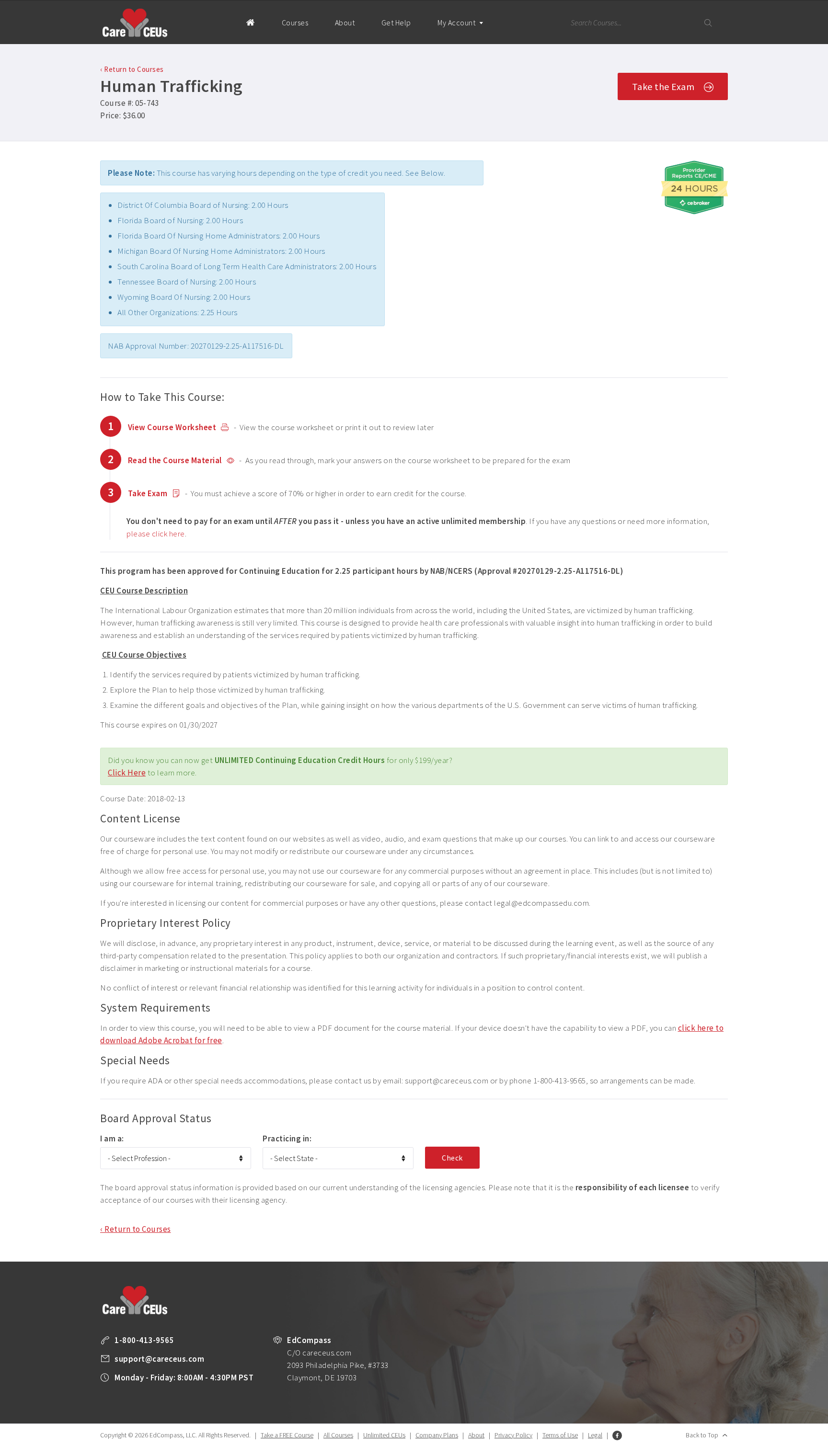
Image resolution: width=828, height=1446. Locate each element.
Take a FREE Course (287, 1435)
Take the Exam (663, 86)
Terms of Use (560, 1435)
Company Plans (436, 1435)
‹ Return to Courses (132, 69)
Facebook (617, 1435)
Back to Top (702, 1435)
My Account (457, 22)
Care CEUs (134, 22)
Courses (295, 22)
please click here (155, 533)
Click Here (127, 772)
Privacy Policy (513, 1435)
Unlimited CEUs (384, 1435)
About (345, 22)
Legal (595, 1435)
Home (250, 22)
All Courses (338, 1435)
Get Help (396, 22)
